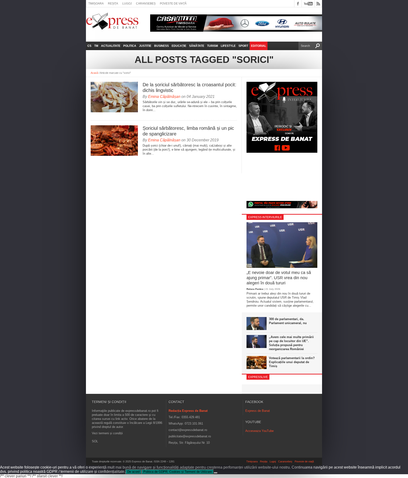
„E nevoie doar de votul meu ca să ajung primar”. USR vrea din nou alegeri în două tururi (278, 277)
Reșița (113, 3)
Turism (212, 46)
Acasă (94, 72)
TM (96, 46)
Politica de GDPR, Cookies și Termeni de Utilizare (177, 472)
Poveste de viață (173, 3)
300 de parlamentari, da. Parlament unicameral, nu (288, 321)
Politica (129, 46)
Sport (243, 46)
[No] (215, 473)
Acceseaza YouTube (259, 431)
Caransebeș (146, 3)
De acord (133, 472)
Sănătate (196, 46)
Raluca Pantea (254, 289)
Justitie (145, 46)
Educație (179, 46)
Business (161, 46)
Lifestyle (228, 46)
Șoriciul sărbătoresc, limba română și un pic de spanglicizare (188, 131)
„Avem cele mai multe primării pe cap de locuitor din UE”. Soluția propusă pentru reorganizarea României (291, 343)
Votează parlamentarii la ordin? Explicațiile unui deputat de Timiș (292, 362)
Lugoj (127, 3)
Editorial (258, 46)
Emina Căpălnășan (164, 97)
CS (89, 46)
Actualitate (110, 46)
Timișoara (96, 3)
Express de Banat (257, 411)
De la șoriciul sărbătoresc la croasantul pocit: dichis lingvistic (189, 87)
